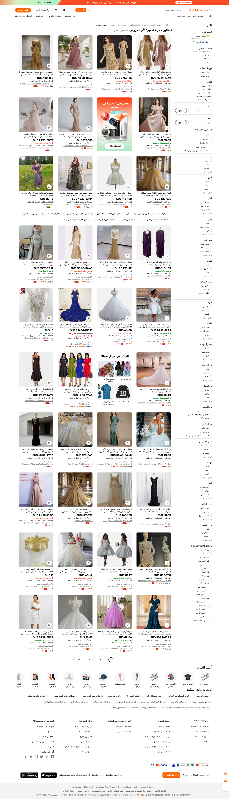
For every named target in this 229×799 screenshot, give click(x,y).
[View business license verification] (138, 795)
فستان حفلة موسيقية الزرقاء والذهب (155, 220)
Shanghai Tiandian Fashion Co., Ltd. (39, 401)
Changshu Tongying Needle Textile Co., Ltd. (114, 204)
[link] (225, 773)
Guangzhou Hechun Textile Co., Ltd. (38, 338)
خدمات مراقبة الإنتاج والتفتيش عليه (156, 746)
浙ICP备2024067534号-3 (182, 795)
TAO (135, 787)
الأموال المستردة (86, 741)
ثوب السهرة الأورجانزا (154, 696)
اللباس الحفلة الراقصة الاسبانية (179, 696)
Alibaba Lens (198, 775)
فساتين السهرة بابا (132, 696)
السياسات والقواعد (163, 752)
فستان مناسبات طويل (78, 702)
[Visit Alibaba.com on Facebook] (52, 756)
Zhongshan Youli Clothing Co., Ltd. (157, 276)
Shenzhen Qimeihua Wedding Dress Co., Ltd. (36, 83)
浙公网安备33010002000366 (157, 795)
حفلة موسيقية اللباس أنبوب (92, 696)
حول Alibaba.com (201, 721)
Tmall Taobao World (101, 787)
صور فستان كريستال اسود (124, 702)
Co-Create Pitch (202, 731)
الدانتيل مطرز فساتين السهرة (104, 220)
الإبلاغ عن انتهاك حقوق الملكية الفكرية (78, 746)
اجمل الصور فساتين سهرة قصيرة (152, 702)
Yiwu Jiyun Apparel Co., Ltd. (120, 341)
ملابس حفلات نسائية (118, 25)
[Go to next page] (73, 659)
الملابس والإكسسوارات (153, 25)
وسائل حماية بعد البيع (162, 741)
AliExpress (76, 787)
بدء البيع (51, 731)
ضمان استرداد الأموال (161, 731)
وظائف (206, 741)
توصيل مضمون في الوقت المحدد (157, 736)
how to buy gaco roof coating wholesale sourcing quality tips (132, 708)
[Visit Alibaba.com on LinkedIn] (47, 756)
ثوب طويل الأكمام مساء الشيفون (108, 214)
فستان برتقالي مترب (178, 702)
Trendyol (142, 787)
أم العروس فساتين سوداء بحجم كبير (138, 214)
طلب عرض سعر (124, 731)
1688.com (87, 787)
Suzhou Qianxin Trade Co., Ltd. (158, 341)
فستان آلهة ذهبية (202, 696)
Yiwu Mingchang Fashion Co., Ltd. (39, 279)
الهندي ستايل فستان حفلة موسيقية (77, 214)
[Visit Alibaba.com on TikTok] (25, 756)
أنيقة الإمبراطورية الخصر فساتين (64, 696)
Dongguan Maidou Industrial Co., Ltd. (77, 279)
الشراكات (50, 746)
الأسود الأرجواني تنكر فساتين (36, 696)
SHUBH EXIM (47, 204)
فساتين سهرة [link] (101, 25)
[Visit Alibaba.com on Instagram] (36, 756)
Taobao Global (125, 787)
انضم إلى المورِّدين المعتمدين (43, 741)
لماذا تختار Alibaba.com (200, 726)
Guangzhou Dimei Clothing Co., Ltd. (78, 146)
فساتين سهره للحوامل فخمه (53, 702)
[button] (89, 10)
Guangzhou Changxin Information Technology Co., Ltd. (114, 464)
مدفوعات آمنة (164, 726)
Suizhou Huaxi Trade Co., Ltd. (159, 89)
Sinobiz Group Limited (162, 204)
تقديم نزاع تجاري (86, 736)
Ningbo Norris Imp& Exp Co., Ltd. (157, 148)
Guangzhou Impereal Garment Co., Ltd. (77, 204)
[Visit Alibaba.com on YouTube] (31, 756)
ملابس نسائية (135, 25)
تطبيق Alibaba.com (67, 775)
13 (79, 660)
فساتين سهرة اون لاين (100, 702)
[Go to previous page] (116, 659)
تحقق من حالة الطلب (46, 736)
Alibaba (169, 25)
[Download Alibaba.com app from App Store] (49, 775)
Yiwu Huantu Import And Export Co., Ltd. (154, 464)
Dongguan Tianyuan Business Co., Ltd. (37, 464)
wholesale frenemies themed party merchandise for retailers (185, 708)
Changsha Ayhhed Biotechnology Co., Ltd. (153, 403)
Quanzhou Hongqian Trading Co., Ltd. (117, 89)
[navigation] (193, 342)
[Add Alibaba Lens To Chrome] (171, 775)
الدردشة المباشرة (86, 731)
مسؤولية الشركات (202, 736)
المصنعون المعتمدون (123, 726)
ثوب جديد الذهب (113, 696)
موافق (181, 110)
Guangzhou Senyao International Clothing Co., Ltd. (75, 87)
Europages (153, 787)
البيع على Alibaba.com (45, 726)
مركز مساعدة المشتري (84, 726)
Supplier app (111, 775)
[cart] (56, 10)
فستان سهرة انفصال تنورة (31, 214)
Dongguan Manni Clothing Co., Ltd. (78, 404)
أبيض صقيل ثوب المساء (200, 702)
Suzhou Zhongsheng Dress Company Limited (36, 148)
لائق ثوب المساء (53, 214)
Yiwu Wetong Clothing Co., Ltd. (80, 464)
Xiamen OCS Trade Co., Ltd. (81, 344)
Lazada (114, 787)
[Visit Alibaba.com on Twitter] (41, 756)
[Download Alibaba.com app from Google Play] (29, 775)
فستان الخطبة (163, 214)
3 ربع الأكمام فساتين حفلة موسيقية (75, 220)
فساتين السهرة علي (129, 220)
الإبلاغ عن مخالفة (86, 752)
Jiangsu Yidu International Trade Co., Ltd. (115, 277)
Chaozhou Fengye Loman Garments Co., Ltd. (153, 524)
